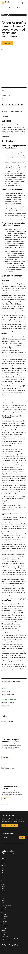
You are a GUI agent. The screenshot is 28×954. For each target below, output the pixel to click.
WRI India (3, 914)
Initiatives (4, 862)
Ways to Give (13, 825)
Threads (10, 945)
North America (4, 877)
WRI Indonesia (4, 916)
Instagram (5, 945)
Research (3, 7)
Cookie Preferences (5, 940)
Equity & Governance (8, 699)
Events (2, 923)
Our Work (3, 865)
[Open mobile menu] (25, 2)
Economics (3, 898)
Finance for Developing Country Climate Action (10, 740)
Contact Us (4, 921)
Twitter (15, 945)
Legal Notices (4, 936)
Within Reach (5, 691)
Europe (3, 874)
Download (7, 43)
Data (2, 860)
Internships (3, 932)
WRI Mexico (4, 918)
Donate (4, 825)
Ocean (2, 893)
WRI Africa (3, 907)
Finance (4, 92)
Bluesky (12, 945)
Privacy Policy (4, 934)
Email (5, 837)
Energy (3, 886)
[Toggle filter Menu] (22, 2)
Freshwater (4, 892)
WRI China (3, 911)
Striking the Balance (7, 702)
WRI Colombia (4, 912)
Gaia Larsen (11, 111)
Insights (3, 863)
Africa (2, 870)
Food (2, 888)
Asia (2, 872)
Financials (3, 928)
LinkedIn (7, 945)
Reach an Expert (20, 7)
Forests (3, 890)
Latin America (4, 876)
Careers (3, 930)
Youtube (17, 945)
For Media (3, 927)
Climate (4, 688)
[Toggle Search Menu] (19, 2)
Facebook (2, 945)
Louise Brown (19, 111)
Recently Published (11, 7)
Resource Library (5, 925)
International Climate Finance (9, 787)
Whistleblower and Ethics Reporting (9, 938)
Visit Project (5, 757)
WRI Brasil (3, 909)
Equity (2, 900)
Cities (2, 882)
